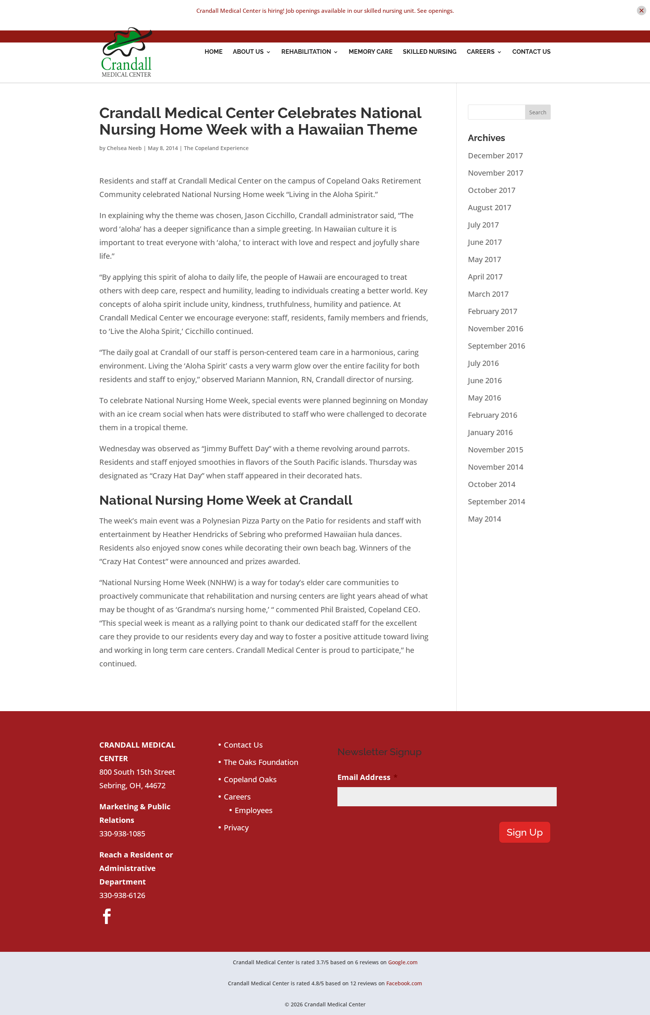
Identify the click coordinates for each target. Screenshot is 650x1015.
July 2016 (483, 363)
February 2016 (492, 415)
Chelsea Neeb (124, 148)
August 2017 (489, 207)
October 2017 (491, 190)
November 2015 (495, 450)
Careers (481, 52)
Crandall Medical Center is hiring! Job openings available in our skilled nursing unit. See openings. (325, 10)
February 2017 (492, 311)
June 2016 (485, 380)
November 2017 (495, 173)
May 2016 (484, 398)
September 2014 (496, 501)
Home (214, 52)
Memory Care (371, 52)
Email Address (367, 777)
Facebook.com (404, 983)
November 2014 (495, 467)
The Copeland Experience (216, 148)
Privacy (236, 827)
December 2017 (495, 155)
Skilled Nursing (430, 52)
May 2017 (484, 259)
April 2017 (485, 277)
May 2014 (484, 519)
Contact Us (531, 52)
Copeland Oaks (250, 779)
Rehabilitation (306, 52)
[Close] (641, 10)
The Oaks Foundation (261, 762)
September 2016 (496, 346)
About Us (248, 52)
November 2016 (495, 328)
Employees (254, 810)
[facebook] (106, 916)
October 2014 (491, 484)
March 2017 (488, 294)
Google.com (403, 962)
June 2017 (485, 242)
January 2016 (490, 432)
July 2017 (483, 225)
